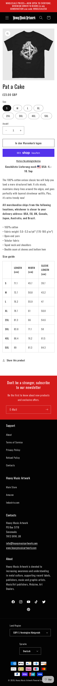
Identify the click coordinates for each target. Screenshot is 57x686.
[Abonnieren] (47, 409)
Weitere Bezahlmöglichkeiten (28, 161)
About (9, 434)
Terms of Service (14, 442)
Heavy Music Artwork (24, 680)
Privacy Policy (13, 450)
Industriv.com (12, 502)
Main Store (11, 487)
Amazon (10, 495)
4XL (34, 116)
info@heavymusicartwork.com (22, 543)
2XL (8, 116)
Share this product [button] (16, 360)
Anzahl (5, 123)
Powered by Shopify (41, 680)
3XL (21, 116)
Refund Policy (13, 457)
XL (38, 108)
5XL (46, 116)
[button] (7, 18)
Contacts (10, 465)
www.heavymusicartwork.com (21, 548)
